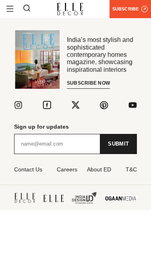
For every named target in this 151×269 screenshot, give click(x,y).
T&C (131, 169)
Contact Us (28, 169)
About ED (99, 169)
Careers (67, 169)
